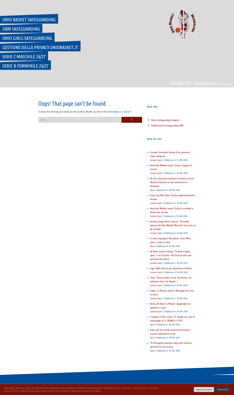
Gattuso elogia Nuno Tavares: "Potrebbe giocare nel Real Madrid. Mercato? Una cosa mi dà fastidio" (173, 225)
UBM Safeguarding (21, 29)
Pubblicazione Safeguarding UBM (167, 125)
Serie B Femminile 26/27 (25, 66)
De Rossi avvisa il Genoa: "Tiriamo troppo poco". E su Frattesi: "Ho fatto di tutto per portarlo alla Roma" (171, 255)
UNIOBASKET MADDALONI (193, 83)
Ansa (152, 190)
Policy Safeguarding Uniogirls (165, 120)
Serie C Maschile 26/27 (24, 56)
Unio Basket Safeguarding (29, 19)
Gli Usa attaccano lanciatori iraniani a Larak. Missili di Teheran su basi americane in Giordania (172, 182)
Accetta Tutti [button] (222, 389)
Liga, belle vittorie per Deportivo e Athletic (171, 268)
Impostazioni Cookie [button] (204, 389)
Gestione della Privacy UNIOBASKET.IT (40, 47)
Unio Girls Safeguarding (27, 38)
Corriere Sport (156, 160)
